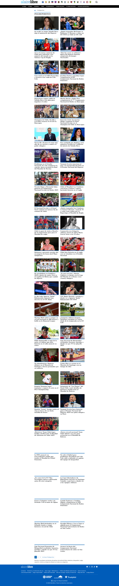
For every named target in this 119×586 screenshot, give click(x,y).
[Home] (29, 2)
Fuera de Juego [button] (60, 6)
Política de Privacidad (49, 572)
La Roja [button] (24, 6)
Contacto (23, 571)
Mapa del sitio (81, 572)
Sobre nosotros (82, 571)
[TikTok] (94, 567)
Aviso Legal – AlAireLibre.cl (51, 571)
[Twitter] (89, 567)
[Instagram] (92, 567)
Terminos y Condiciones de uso (35, 571)
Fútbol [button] (30, 6)
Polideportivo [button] (50, 6)
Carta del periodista (26, 572)
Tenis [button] (42, 6)
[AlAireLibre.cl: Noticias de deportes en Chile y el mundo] (27, 567)
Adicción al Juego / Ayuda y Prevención (66, 572)
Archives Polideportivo (48, 557)
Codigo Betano (90, 572)
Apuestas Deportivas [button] (83, 6)
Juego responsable (37, 572)
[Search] (96, 2)
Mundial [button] (36, 6)
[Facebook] (87, 567)
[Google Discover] (97, 567)
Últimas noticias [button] (71, 6)
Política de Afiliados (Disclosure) (68, 571)
